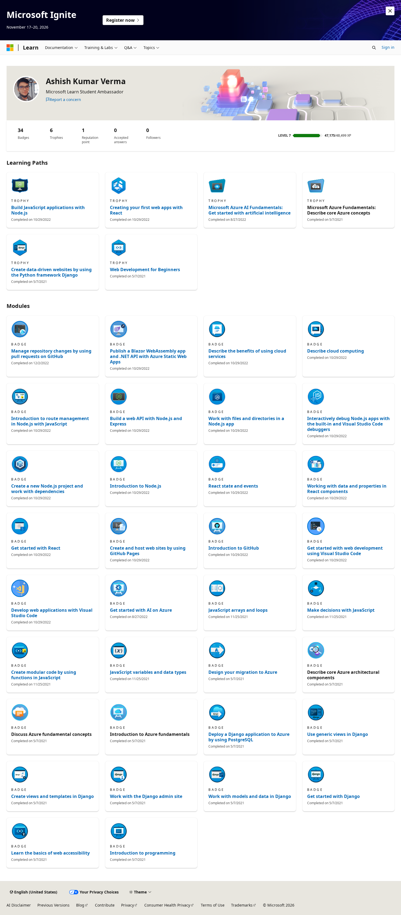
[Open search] (374, 48)
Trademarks (242, 905)
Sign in (388, 47)
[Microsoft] (10, 47)
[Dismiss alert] (390, 11)
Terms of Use (213, 905)
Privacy (127, 905)
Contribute (105, 905)
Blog (80, 905)
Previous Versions (53, 905)
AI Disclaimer (19, 905)
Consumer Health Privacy (167, 905)
